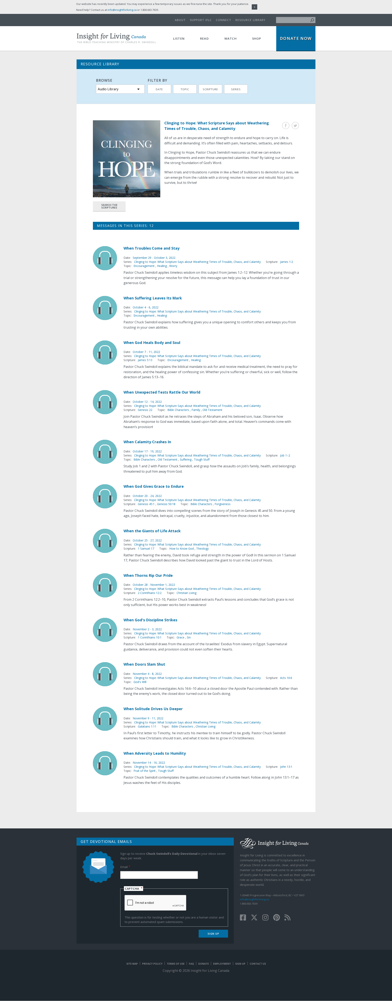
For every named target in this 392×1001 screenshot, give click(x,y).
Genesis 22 (145, 410)
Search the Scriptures (109, 206)
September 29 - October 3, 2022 (154, 258)
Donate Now (296, 38)
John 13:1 (286, 767)
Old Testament (212, 410)
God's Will (140, 682)
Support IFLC (201, 20)
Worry (173, 266)
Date (159, 89)
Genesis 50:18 (166, 504)
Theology (202, 548)
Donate (203, 963)
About (180, 20)
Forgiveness (223, 504)
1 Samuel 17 (146, 548)
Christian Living (186, 593)
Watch (230, 38)
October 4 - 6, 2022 (145, 307)
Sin (189, 637)
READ (204, 38)
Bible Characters (178, 410)
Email (124, 867)
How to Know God (181, 548)
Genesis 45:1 (146, 504)
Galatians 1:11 (147, 726)
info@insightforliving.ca (254, 899)
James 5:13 (145, 360)
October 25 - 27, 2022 (147, 540)
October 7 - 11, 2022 (146, 352)
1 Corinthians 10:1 (149, 637)
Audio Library (108, 89)
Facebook (286, 125)
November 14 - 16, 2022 (149, 762)
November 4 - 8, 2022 (147, 674)
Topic (185, 89)
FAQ (191, 963)
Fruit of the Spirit (145, 771)
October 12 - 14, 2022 (147, 402)
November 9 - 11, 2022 (148, 718)
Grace (180, 637)
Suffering (186, 459)
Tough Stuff (201, 459)
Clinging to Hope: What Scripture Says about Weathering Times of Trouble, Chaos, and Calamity (197, 262)
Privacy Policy (152, 963)
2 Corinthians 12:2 (149, 593)
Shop (256, 38)
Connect (223, 20)
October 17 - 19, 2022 (147, 451)
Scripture (210, 89)
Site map (132, 963)
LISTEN (179, 38)
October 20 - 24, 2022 (147, 496)
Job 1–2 (285, 455)
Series (236, 89)
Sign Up (240, 963)
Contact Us (258, 963)
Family (196, 410)
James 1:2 (286, 262)
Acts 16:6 (286, 678)
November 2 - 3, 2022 (147, 629)
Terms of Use (176, 963)
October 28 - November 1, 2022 (154, 585)
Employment (222, 963)
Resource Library (250, 20)
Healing (162, 266)
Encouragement (144, 266)
